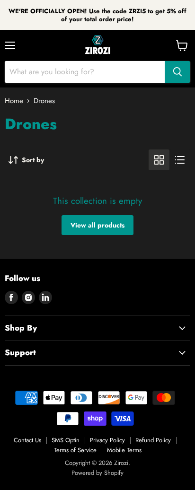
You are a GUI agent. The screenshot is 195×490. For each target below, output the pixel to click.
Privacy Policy (107, 440)
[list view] (179, 159)
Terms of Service (75, 450)
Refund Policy (153, 440)
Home (14, 101)
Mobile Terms (124, 450)
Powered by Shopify (97, 472)
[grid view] (159, 159)
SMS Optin (66, 440)
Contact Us (27, 440)
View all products (97, 225)
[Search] (177, 72)
